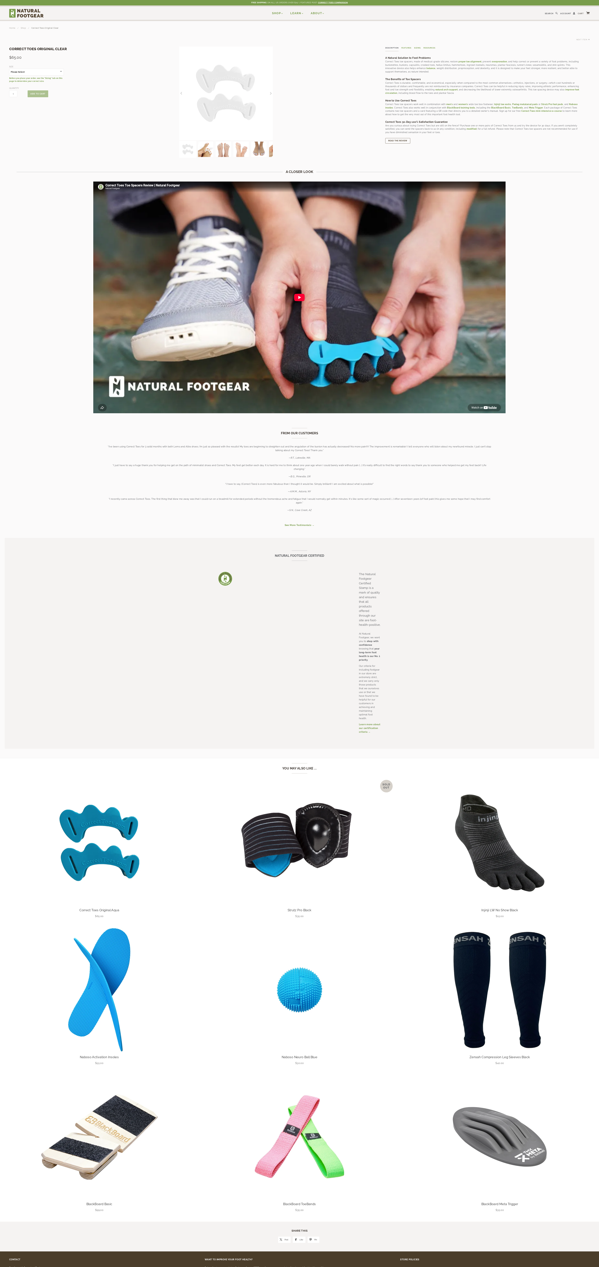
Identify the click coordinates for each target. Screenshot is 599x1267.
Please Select (18, 72)
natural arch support (446, 89)
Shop (276, 13)
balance (430, 68)
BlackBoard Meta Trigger (499, 1204)
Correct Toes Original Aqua (99, 910)
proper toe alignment (469, 61)
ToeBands (517, 107)
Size (11, 67)
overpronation (499, 61)
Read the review (397, 141)
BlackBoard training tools (461, 107)
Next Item (582, 40)
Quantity (13, 88)
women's (463, 104)
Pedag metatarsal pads (525, 104)
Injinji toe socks (502, 104)
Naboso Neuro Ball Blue (299, 1057)
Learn (295, 13)
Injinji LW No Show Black (499, 910)
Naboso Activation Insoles (99, 1057)
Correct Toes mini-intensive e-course (541, 111)
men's (449, 104)
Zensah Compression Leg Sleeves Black (500, 1057)
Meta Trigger (536, 107)
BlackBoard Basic (501, 107)
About (316, 13)
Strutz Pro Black (300, 910)
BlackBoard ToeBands (299, 1204)
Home (12, 28)
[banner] (26, 13)
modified (472, 129)
